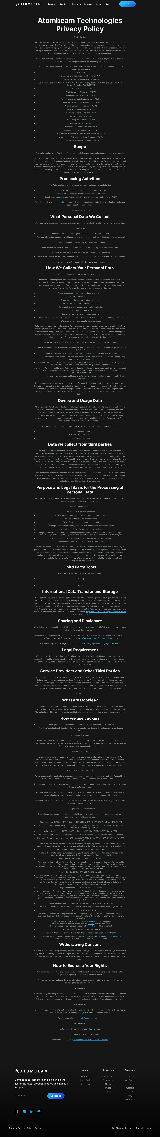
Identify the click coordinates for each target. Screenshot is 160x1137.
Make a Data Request (99, 1040)
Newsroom (130, 1099)
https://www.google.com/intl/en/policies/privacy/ (98, 638)
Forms (130, 1092)
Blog (130, 1096)
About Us (129, 1077)
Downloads (108, 1080)
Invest (108, 1088)
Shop (108, 4)
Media (108, 1084)
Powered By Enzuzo (81, 1040)
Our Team (129, 1080)
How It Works (85, 1080)
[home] (28, 4)
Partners (130, 1084)
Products (85, 1077)
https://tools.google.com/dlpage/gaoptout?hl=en (99, 643)
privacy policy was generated (50, 202)
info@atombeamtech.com (91, 1018)
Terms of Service (16, 1128)
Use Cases (85, 1084)
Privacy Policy (34, 1128)
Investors (129, 1088)
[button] (52, 4)
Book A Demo (108, 1077)
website (92, 921)
